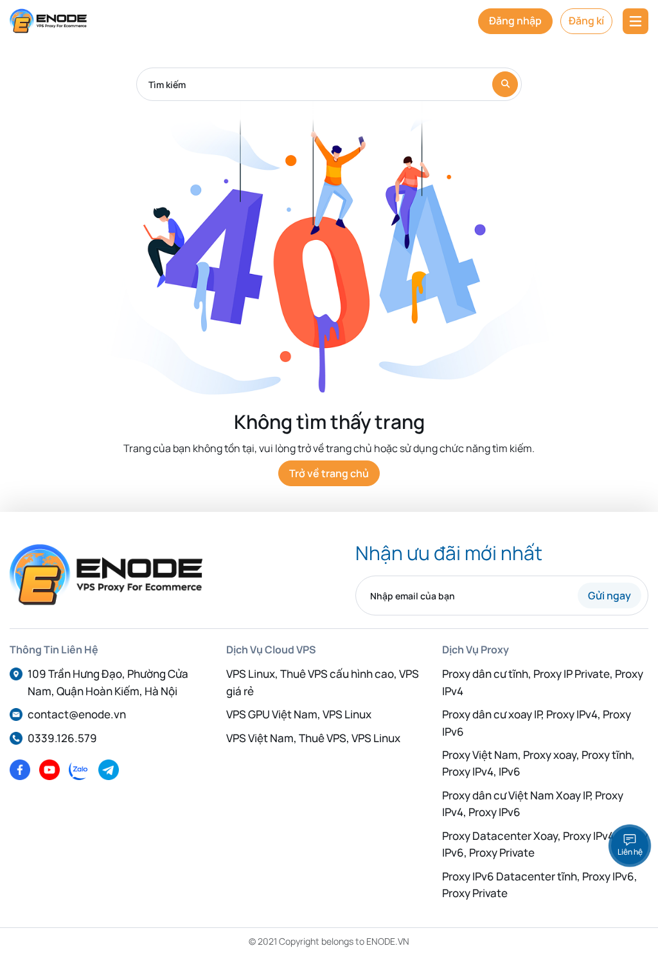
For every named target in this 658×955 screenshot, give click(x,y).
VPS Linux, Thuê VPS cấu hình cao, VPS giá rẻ (322, 682)
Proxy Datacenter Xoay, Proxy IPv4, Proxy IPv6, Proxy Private (545, 844)
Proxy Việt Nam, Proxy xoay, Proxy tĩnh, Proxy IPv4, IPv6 (538, 763)
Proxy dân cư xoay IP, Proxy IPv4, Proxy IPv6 (536, 722)
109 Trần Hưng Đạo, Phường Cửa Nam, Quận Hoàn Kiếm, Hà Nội (108, 682)
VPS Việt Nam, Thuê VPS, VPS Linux (313, 738)
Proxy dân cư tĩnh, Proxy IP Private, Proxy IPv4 (542, 682)
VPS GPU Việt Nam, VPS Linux (298, 714)
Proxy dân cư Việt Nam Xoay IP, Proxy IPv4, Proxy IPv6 (532, 803)
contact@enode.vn (77, 714)
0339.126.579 (62, 738)
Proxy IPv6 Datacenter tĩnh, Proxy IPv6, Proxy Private (539, 884)
